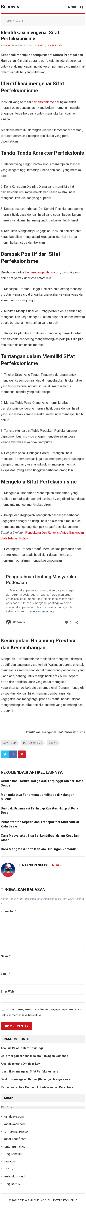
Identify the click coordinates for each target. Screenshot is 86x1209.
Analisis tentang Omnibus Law (20, 1063)
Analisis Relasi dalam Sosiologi (22, 1048)
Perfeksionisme (32, 743)
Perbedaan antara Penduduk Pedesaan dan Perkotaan (37, 1087)
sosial (53, 743)
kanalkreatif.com (15, 1139)
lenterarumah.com (16, 1146)
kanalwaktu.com (15, 1124)
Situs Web (7, 991)
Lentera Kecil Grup (64, 1200)
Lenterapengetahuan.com (42, 272)
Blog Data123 (13, 1184)
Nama (6, 956)
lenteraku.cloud (14, 1176)
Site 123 (9, 1169)
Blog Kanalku (13, 1154)
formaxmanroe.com (17, 1131)
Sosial (19, 20)
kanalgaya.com (14, 1116)
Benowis (10, 6)
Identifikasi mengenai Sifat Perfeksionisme (29, 1071)
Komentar (8, 911)
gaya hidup (9, 743)
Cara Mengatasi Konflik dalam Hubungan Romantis (39, 849)
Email (5, 973)
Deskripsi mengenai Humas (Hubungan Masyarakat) (35, 1079)
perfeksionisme (43, 102)
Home (8, 20)
